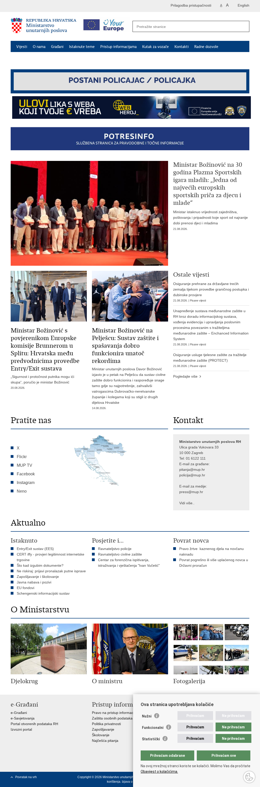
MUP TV (24, 465)
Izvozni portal (21, 729)
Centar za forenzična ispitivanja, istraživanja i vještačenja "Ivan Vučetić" (129, 562)
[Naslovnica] (43, 27)
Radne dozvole (206, 46)
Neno (22, 491)
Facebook (26, 474)
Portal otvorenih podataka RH (34, 724)
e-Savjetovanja (23, 718)
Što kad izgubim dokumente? (40, 565)
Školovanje (100, 735)
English (243, 5)
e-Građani (19, 713)
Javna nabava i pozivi (34, 582)
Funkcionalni (153, 728)
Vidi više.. (186, 503)
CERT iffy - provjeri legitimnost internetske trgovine (50, 557)
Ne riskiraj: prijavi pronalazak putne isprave (51, 571)
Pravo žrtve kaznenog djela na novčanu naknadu (211, 551)
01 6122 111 (196, 458)
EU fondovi (25, 588)
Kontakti (181, 46)
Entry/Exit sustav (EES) (35, 549)
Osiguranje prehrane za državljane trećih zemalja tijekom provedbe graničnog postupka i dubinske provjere (211, 292)
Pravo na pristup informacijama (117, 713)
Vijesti (21, 46)
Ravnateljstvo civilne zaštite (120, 554)
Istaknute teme (82, 46)
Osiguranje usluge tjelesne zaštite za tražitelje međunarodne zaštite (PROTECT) (210, 360)
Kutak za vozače (155, 46)
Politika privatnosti (106, 724)
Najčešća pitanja (105, 741)
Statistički (151, 739)
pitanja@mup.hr (192, 469)
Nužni (147, 716)
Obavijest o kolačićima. (159, 771)
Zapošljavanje (103, 729)
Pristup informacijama (118, 46)
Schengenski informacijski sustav (43, 593)
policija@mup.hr (192, 475)
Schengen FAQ (28, 58)
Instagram (26, 482)
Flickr (22, 457)
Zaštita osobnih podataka (112, 718)
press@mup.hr (191, 492)
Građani (57, 46)
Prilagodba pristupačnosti (191, 5)
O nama (39, 46)
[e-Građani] (32, 6)
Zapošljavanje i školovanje (38, 577)
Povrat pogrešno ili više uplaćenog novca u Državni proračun (213, 562)
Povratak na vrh (26, 777)
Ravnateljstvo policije (115, 549)
